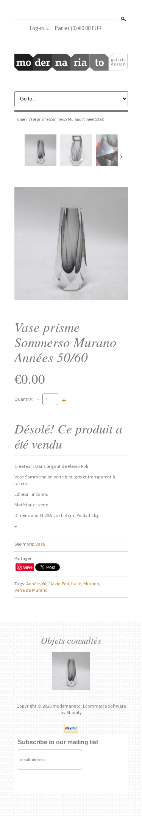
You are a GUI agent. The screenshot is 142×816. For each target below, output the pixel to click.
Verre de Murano (31, 590)
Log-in (37, 28)
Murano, (91, 583)
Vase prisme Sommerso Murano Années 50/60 (66, 119)
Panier (78, 28)
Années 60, (36, 583)
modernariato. (68, 706)
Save (28, 567)
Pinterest (83, 10)
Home (19, 119)
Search (122, 18)
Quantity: (23, 398)
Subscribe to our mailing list (58, 742)
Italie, (76, 583)
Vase (40, 544)
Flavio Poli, (59, 583)
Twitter (71, 10)
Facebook (58, 10)
